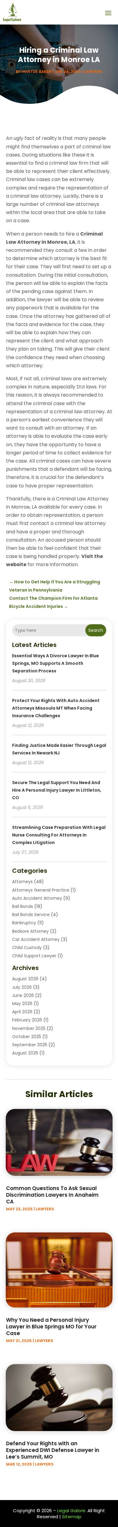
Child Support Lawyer (34, 956)
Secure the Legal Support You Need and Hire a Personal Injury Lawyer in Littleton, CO (56, 790)
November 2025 (28, 1028)
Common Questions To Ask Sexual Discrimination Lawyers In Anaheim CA (52, 1195)
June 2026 (23, 995)
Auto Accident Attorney (37, 898)
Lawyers (93, 71)
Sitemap (71, 1516)
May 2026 (22, 1004)
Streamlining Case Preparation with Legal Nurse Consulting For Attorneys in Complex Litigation (59, 835)
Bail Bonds (22, 906)
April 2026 (22, 1012)
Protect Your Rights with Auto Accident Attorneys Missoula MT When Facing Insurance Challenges (56, 708)
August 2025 (25, 1053)
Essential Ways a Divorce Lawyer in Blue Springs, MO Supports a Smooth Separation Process (55, 663)
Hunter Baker (36, 71)
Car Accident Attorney (36, 939)
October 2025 (26, 1037)
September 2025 (29, 1045)
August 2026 (25, 979)
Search (95, 630)
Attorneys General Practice (40, 890)
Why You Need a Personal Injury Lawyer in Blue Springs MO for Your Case (51, 1326)
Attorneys (22, 882)
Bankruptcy (24, 923)
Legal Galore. (71, 1510)
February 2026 (27, 1020)
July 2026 (22, 987)
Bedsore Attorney (30, 931)
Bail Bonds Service (31, 915)
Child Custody (27, 948)
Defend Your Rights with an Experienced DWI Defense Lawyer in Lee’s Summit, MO (52, 1450)
